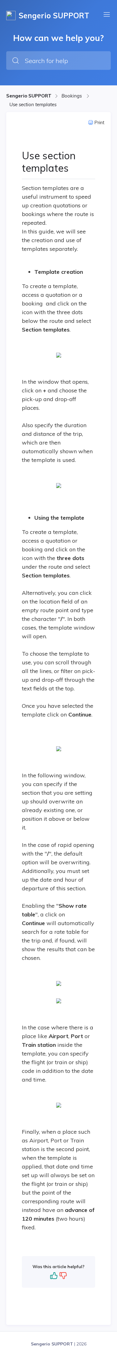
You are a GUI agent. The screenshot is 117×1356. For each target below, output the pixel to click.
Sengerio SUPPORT (28, 96)
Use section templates (32, 104)
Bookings (72, 96)
